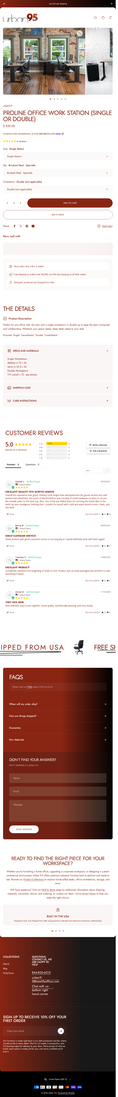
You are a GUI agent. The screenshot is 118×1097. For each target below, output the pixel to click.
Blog (5, 968)
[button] (103, 514)
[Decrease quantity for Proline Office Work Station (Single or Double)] (6, 203)
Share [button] (11, 514)
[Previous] (4, 3)
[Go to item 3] (58, 99)
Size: (13, 149)
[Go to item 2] (54, 99)
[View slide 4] (63, 931)
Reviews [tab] (11, 464)
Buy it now (58, 214)
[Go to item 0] (50, 99)
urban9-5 (7, 106)
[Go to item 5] (65, 99)
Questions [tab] (31, 464)
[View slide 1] (52, 931)
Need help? (107, 226)
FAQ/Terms (8, 973)
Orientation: (22, 182)
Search (6, 963)
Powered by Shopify (66, 1092)
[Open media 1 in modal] (80, 33)
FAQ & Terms (48, 890)
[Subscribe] (61, 1031)
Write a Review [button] (99, 445)
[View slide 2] (56, 931)
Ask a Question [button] (100, 450)
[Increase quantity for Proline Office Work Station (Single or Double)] (21, 203)
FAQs (29, 686)
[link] (42, 990)
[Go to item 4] (61, 99)
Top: (19, 165)
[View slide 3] (60, 931)
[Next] (111, 3)
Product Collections (34, 879)
